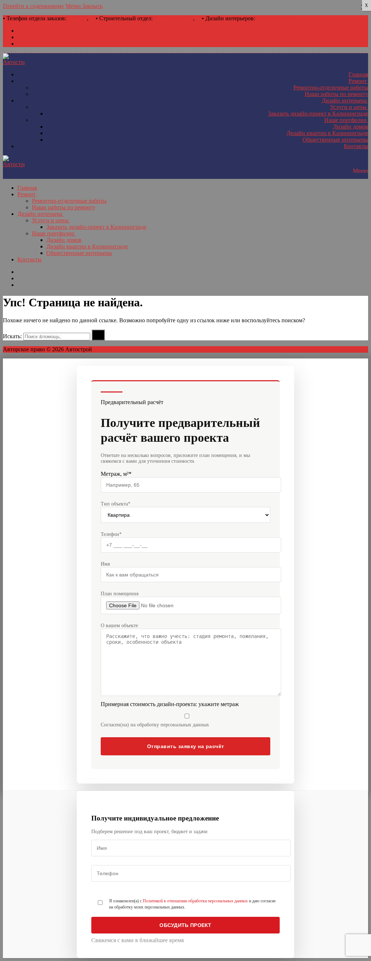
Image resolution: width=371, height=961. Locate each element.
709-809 (77, 18)
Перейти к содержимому (33, 6)
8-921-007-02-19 (173, 18)
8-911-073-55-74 (276, 18)
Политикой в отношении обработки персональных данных (195, 900)
